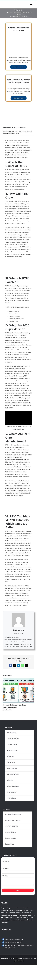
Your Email (5, 868)
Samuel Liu (18, 630)
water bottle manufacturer (17, 60)
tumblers (12, 143)
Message (4, 875)
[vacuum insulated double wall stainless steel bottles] (18, 36)
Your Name (6, 861)
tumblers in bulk (17, 333)
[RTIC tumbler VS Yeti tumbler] (18, 499)
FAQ (17, 131)
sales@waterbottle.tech (16, 939)
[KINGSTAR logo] (10, 3)
